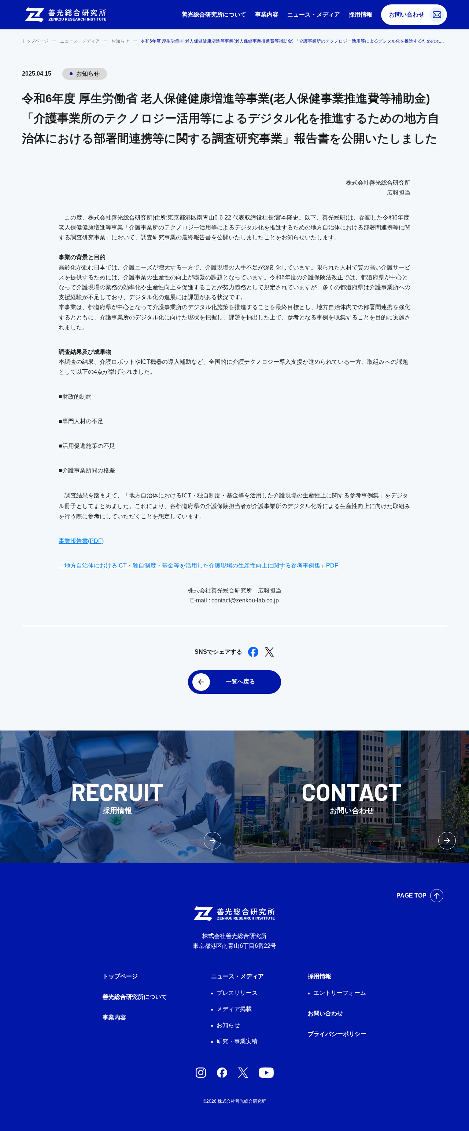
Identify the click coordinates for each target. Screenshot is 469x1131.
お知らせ (120, 41)
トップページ (35, 41)
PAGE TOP (411, 895)
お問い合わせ (406, 14)
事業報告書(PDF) (81, 541)
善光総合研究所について (214, 14)
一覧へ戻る (240, 681)
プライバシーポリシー (337, 1034)
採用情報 (360, 14)
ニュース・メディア (313, 14)
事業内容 (266, 14)
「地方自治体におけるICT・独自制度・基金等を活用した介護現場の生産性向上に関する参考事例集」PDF (198, 565)
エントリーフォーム (339, 993)
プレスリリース (237, 993)
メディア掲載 (234, 1009)
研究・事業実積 (237, 1041)
